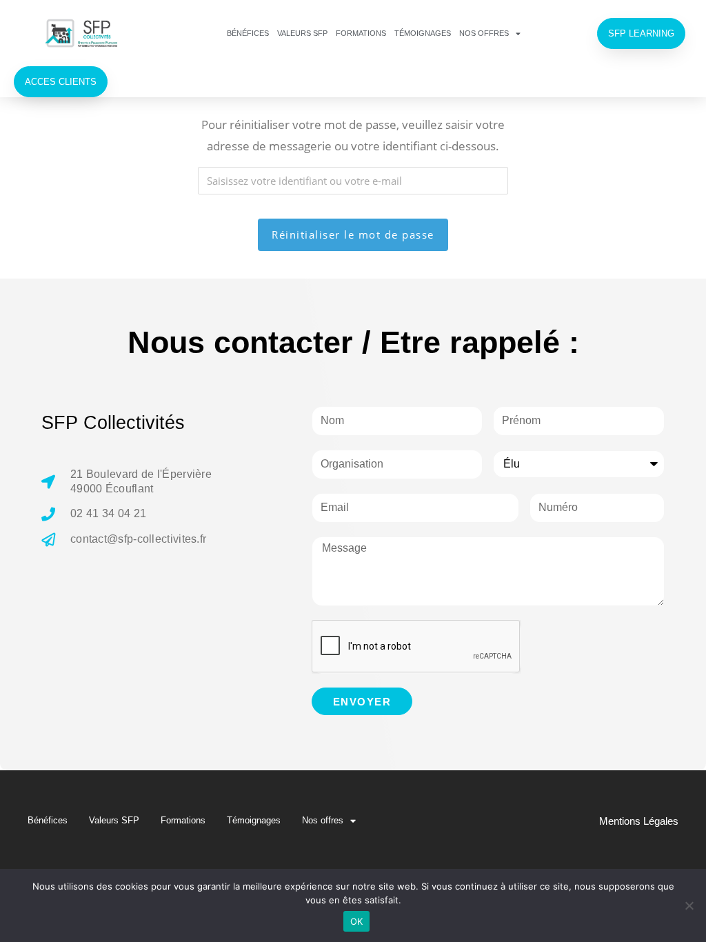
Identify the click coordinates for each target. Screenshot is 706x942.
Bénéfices (248, 33)
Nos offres (484, 33)
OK (356, 921)
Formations (361, 33)
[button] (641, 33)
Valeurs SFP (302, 33)
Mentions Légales (638, 821)
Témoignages (422, 33)
